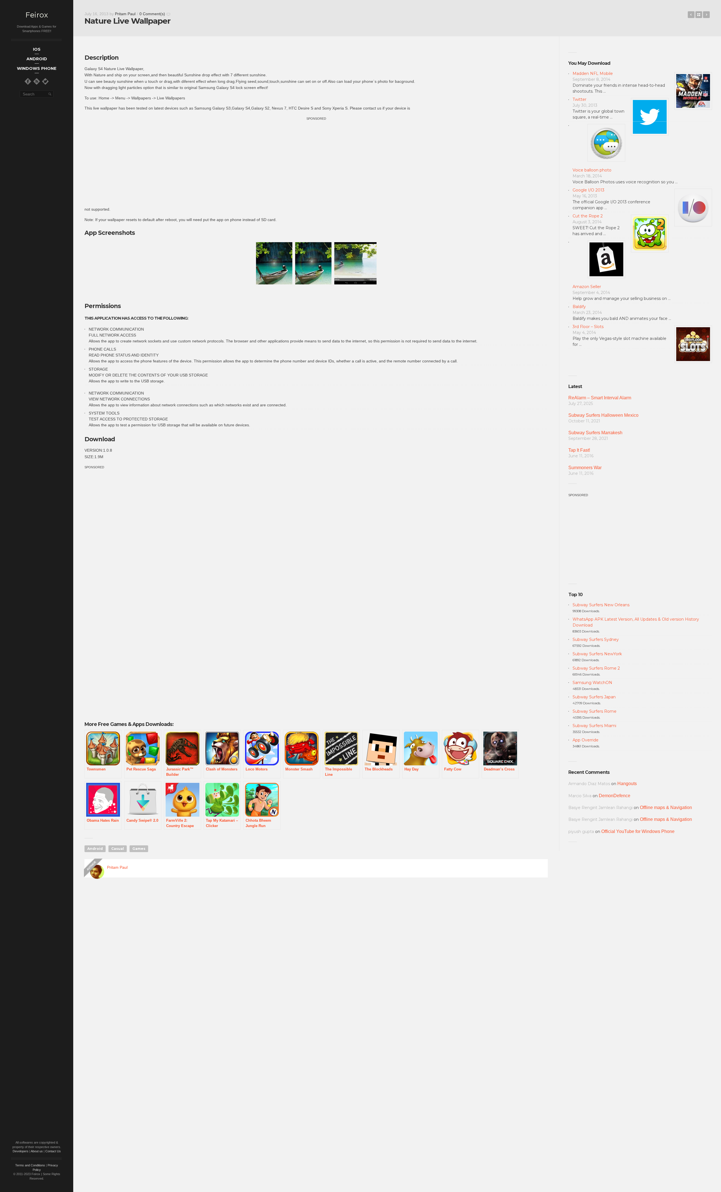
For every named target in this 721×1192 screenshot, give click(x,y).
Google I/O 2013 (588, 190)
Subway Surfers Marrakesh (595, 432)
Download (99, 439)
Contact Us (53, 1151)
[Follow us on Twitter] (45, 81)
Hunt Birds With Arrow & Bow (706, 14)
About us (37, 1151)
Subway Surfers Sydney (596, 639)
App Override (585, 740)
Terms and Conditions (30, 1165)
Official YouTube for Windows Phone (638, 831)
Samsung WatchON (592, 682)
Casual (117, 848)
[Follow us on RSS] (36, 81)
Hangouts (627, 783)
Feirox (36, 15)
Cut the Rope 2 (588, 216)
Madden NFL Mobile (593, 73)
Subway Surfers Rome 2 (596, 668)
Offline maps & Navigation (666, 807)
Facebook (691, 14)
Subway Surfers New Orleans (601, 604)
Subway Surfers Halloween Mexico (603, 415)
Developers (20, 1151)
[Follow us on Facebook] (28, 81)
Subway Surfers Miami (594, 725)
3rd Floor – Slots (588, 326)
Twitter (579, 99)
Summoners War (585, 467)
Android (95, 848)
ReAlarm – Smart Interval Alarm (599, 397)
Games (138, 848)
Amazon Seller (587, 286)
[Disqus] (316, 963)
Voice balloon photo (592, 170)
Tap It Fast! (579, 450)
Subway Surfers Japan (594, 696)
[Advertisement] (316, 161)
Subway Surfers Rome (595, 711)
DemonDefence (614, 795)
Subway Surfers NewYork (597, 653)
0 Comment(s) (152, 14)
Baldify (579, 306)
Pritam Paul (125, 14)
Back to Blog (698, 14)
